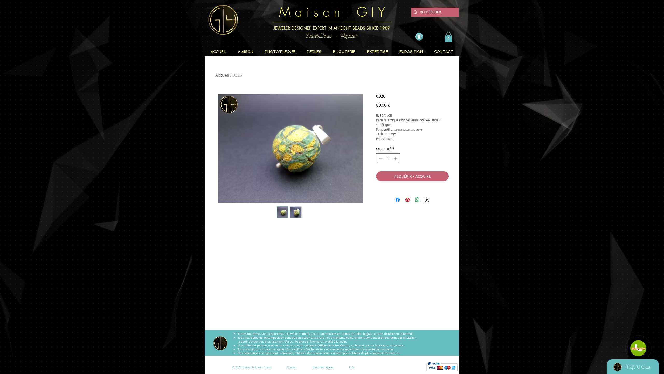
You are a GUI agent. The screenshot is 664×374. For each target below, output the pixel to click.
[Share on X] (427, 200)
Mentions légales (323, 367)
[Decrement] (380, 158)
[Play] (419, 37)
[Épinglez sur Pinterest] (407, 200)
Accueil (222, 75)
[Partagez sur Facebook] (398, 200)
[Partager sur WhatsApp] (417, 200)
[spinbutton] (388, 158)
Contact (292, 367)
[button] (448, 37)
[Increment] (396, 158)
